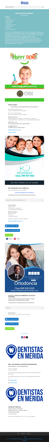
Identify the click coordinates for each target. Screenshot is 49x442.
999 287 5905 (13, 380)
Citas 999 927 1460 (12, 226)
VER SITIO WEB (24, 333)
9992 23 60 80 (13, 382)
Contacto (29, 433)
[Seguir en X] (27, 337)
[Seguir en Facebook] (7, 239)
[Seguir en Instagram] (15, 239)
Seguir (10, 238)
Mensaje (9, 235)
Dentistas (23, 433)
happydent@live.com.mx (14, 130)
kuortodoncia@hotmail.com (15, 221)
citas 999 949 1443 (12, 324)
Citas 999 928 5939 (12, 319)
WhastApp (10, 328)
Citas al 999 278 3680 (13, 230)
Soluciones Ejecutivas (17, 439)
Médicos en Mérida (29, 439)
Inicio (18, 433)
